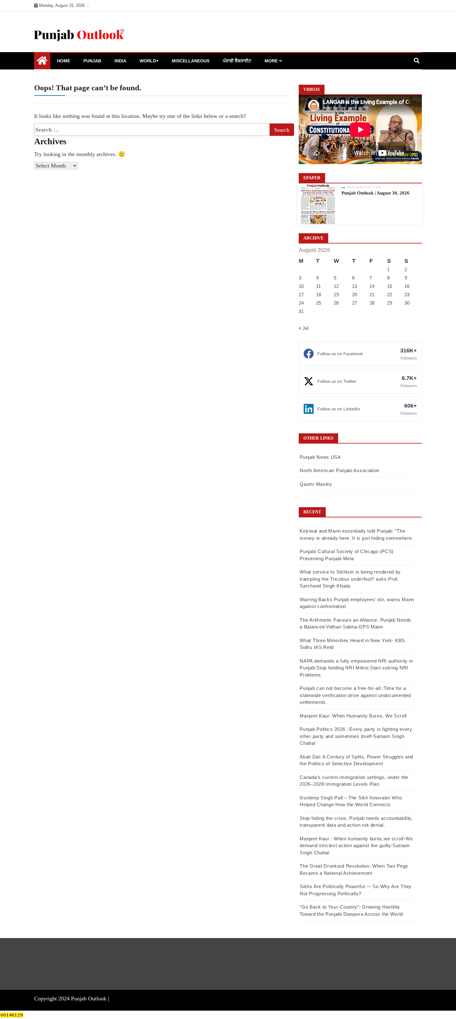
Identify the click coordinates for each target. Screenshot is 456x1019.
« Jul (303, 328)
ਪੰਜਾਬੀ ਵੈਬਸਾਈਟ (237, 60)
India (120, 60)
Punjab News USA (320, 457)
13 (354, 286)
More (271, 60)
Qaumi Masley (316, 484)
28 (371, 303)
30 (407, 303)
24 (301, 303)
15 (389, 286)
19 (336, 294)
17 (301, 294)
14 (371, 286)
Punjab (92, 60)
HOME (63, 60)
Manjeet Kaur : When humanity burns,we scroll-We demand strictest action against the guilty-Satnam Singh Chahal (356, 845)
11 (318, 286)
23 (407, 294)
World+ (149, 60)
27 (354, 303)
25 (318, 303)
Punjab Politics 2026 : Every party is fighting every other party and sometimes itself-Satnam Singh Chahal (356, 736)
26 (336, 303)
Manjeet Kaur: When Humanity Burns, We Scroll (353, 715)
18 (318, 294)
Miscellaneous (190, 60)
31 (301, 311)
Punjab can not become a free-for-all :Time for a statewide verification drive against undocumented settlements (355, 695)
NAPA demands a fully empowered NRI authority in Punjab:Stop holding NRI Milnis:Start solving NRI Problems (356, 667)
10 (301, 286)
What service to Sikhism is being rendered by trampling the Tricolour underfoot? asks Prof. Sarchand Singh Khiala (350, 578)
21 (371, 294)
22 (389, 294)
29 (389, 303)
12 (336, 286)
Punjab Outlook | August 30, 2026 (375, 192)
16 (407, 286)
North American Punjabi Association (339, 470)
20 (354, 294)
